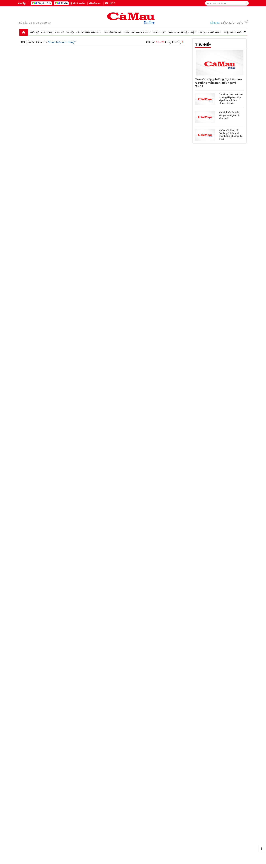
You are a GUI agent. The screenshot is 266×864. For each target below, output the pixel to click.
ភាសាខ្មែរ (22, 3)
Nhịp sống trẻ (232, 32)
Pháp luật (159, 32)
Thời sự (34, 32)
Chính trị (46, 32)
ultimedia (79, 3)
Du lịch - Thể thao (210, 32)
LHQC (112, 3)
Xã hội (70, 32)
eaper (96, 3)
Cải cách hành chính (88, 32)
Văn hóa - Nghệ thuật (182, 32)
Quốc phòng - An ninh (137, 32)
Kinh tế (59, 32)
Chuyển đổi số (112, 32)
